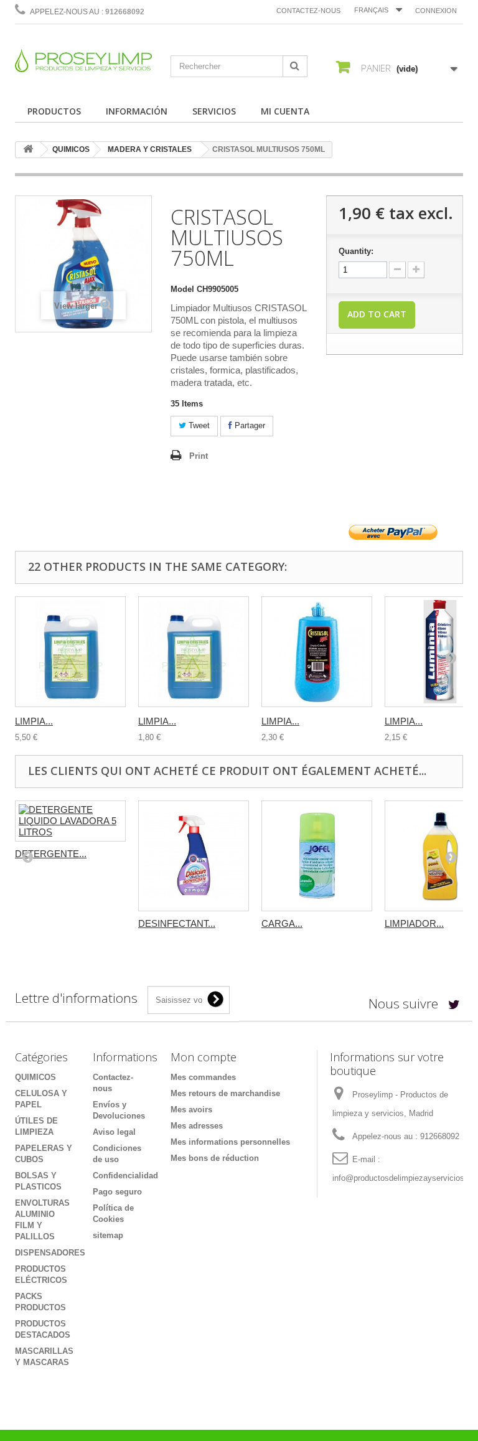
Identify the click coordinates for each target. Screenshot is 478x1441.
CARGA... (281, 923)
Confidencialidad (125, 1175)
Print (198, 456)
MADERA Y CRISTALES (150, 149)
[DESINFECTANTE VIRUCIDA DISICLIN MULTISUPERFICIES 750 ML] (193, 855)
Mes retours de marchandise (225, 1093)
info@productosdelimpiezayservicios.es (404, 1178)
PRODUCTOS (54, 111)
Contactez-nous (308, 10)
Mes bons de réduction (215, 1158)
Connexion (436, 10)
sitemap (108, 1235)
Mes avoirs (191, 1109)
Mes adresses (197, 1125)
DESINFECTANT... (176, 923)
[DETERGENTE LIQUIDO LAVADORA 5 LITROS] (70, 821)
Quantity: (356, 251)
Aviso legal (114, 1132)
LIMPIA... (34, 721)
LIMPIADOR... (414, 923)
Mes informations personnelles (230, 1142)
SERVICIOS (214, 111)
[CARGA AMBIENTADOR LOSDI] (316, 855)
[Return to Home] (28, 149)
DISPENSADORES (50, 1252)
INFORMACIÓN (136, 111)
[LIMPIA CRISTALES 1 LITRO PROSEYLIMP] (193, 651)
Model (182, 289)
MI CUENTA (285, 111)
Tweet (198, 425)
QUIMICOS (71, 149)
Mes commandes (203, 1077)
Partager (248, 425)
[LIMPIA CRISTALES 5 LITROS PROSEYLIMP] (70, 651)
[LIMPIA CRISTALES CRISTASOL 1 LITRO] (316, 651)
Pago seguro (117, 1191)
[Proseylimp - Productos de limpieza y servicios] (83, 60)
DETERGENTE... (51, 853)
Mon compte (204, 1056)
